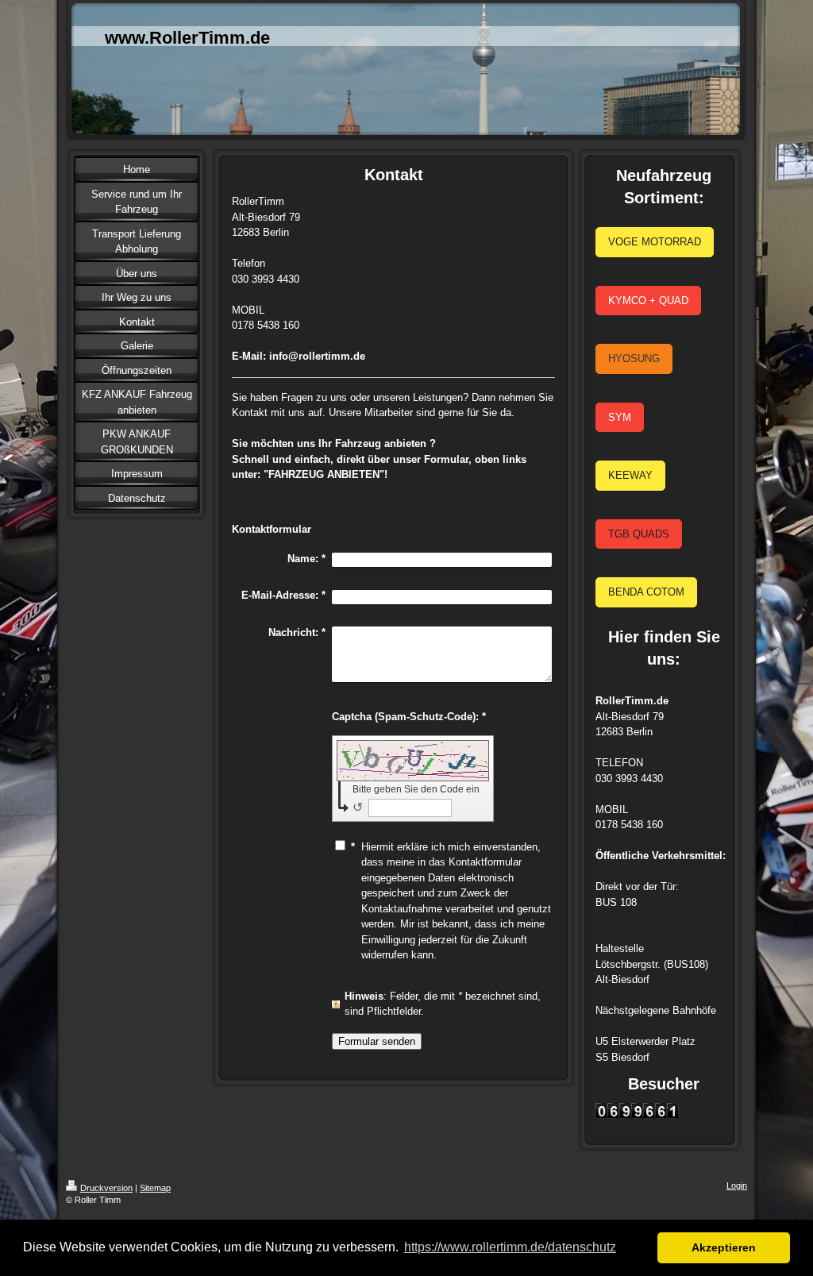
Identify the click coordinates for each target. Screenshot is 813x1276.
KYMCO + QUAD (648, 300)
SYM (619, 417)
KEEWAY (630, 475)
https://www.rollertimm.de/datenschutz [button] (510, 1247)
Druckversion (106, 1188)
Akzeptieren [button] (724, 1247)
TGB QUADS (638, 534)
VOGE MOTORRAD (654, 242)
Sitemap (155, 1188)
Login (736, 1185)
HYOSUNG (634, 358)
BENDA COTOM (646, 592)
